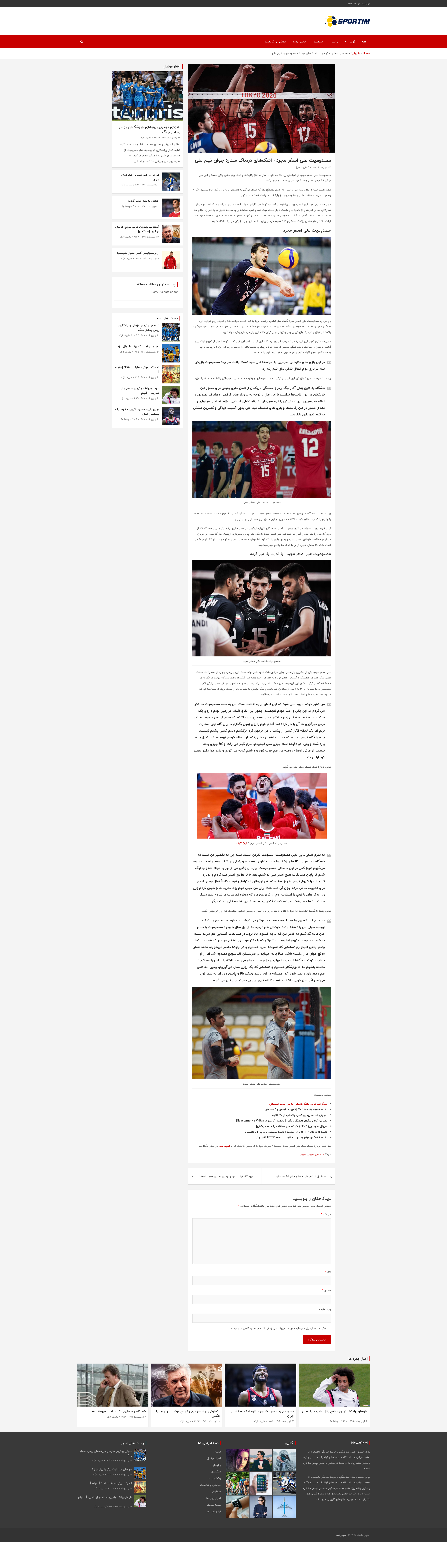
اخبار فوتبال (214, 1458)
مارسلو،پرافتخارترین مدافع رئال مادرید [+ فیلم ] (139, 390)
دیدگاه (326, 1214)
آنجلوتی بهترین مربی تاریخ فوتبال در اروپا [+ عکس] (137, 229)
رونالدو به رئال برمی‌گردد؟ (143, 200)
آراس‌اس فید (213, 1511)
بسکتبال (318, 41)
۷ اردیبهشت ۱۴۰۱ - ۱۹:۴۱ (147, 258)
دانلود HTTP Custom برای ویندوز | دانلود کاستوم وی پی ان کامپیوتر (285, 1131)
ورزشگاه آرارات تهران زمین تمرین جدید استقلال (225, 1176)
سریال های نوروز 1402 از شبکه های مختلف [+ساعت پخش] (291, 1126)
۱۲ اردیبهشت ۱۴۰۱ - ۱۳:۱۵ (146, 352)
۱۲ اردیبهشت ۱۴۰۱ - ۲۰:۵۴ (167, 137)
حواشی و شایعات (275, 41)
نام (328, 1271)
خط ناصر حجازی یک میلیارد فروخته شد (118, 1411)
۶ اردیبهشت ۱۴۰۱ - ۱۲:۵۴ (133, 1417)
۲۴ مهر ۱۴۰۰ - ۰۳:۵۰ (320, 167)
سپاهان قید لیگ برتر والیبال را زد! (138, 346)
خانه (364, 41)
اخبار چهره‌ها (213, 1498)
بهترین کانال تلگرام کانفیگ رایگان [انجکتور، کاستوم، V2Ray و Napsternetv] (281, 1120)
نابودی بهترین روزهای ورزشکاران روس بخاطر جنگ (149, 129)
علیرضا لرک (145, 137)
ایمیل (326, 1290)
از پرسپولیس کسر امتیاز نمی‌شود (138, 252)
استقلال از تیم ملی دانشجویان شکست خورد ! (300, 1176)
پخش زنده (299, 41)
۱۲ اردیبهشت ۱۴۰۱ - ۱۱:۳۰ (146, 398)
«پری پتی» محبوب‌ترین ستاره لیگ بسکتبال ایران (137, 411)
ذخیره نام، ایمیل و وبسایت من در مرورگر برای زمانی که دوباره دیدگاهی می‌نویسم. (278, 1328)
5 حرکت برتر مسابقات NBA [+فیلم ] (137, 369)
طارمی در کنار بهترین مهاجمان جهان (140, 177)
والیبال (334, 41)
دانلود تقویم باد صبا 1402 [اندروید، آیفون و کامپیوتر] (296, 1109)
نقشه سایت (214, 1504)
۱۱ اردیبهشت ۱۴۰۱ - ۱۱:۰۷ (147, 184)
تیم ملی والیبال (316, 1154)
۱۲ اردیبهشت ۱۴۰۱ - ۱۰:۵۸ (146, 419)
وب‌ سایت (325, 1309)
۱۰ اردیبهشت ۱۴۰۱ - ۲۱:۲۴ (146, 237)
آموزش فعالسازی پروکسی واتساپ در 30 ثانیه (299, 1115)
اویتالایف (241, 843)
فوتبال (351, 41)
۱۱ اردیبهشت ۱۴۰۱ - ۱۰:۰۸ (146, 206)
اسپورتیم (224, 1145)
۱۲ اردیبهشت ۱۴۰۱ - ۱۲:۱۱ (147, 377)
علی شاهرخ (301, 167)
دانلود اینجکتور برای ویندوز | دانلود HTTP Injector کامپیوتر (291, 1137)
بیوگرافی (216, 1491)
